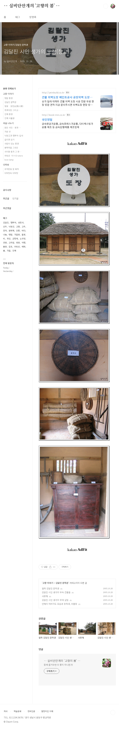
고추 (23, 226)
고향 (18, 226)
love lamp (9, 159)
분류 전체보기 (9, 88)
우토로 (17, 246)
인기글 (15, 198)
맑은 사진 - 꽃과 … (12, 127)
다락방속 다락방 (11, 173)
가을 (9, 250)
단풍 (18, 230)
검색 (105, 6)
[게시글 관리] (54, 567)
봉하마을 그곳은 (11, 147)
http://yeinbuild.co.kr (53, 92)
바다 (23, 230)
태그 (17, 17)
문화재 (11, 230)
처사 (5, 711)
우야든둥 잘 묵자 (11, 169)
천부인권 (31, 711)
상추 (5, 226)
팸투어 (13, 222)
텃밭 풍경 (8, 98)
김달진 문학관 (62, 582)
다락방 (6, 164)
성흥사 (21, 222)
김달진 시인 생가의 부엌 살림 (55, 600)
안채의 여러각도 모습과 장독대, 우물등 (59, 603)
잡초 (10, 246)
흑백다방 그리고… (12, 110)
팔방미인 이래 (47, 711)
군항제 (15, 238)
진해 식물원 (9, 118)
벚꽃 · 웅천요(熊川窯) (13, 106)
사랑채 (45, 596)
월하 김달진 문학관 (50, 588)
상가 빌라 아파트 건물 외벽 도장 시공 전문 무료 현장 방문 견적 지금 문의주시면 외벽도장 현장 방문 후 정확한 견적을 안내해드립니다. (68, 102)
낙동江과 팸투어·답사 (13, 135)
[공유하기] (50, 567)
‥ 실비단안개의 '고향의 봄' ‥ (32, 6)
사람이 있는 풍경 (11, 143)
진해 (14, 250)
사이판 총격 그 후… (12, 151)
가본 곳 (7, 131)
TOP (112, 712)
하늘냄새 (17, 711)
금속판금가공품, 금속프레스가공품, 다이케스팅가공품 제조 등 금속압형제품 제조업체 (67, 125)
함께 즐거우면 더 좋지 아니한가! (58, 664)
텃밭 (10, 234)
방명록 (32, 17)
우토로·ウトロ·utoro (13, 155)
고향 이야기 (47, 582)
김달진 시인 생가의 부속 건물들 (56, 592)
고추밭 (11, 242)
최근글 (6, 198)
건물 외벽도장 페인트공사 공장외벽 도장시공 (67, 97)
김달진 (6, 222)
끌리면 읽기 (9, 139)
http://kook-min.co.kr (53, 115)
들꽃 (23, 234)
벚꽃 (18, 242)
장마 (5, 230)
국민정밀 (47, 119)
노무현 (22, 238)
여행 (23, 242)
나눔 (5, 234)
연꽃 (5, 242)
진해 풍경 (8, 114)
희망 (9, 238)
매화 (23, 246)
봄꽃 (5, 246)
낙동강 (11, 226)
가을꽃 (17, 234)
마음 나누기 (8, 123)
